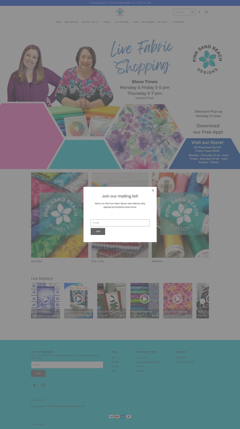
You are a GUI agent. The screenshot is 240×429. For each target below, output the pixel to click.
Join (98, 231)
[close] (153, 190)
